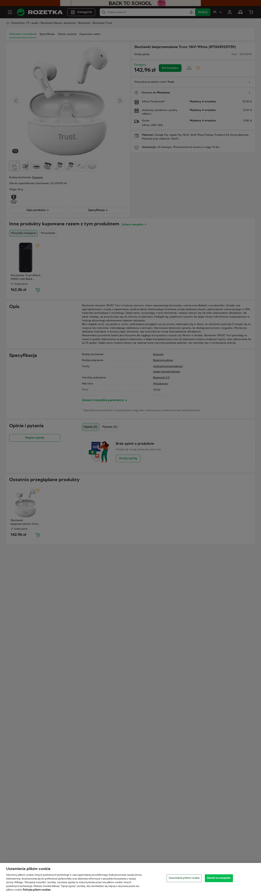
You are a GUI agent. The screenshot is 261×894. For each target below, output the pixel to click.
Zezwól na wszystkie (219, 878)
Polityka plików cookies (37, 890)
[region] (130, 878)
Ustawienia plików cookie (184, 878)
